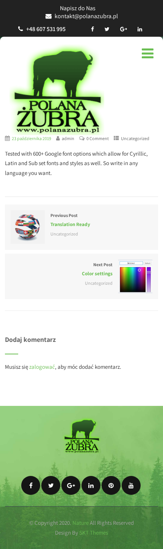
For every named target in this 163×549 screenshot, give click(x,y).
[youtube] (131, 485)
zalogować (42, 366)
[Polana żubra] (56, 89)
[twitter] (107, 29)
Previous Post (70, 220)
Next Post (97, 269)
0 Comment (97, 138)
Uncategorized (135, 138)
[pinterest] (111, 485)
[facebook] (92, 29)
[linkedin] (140, 29)
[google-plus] (123, 29)
